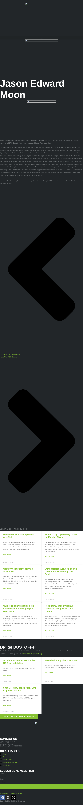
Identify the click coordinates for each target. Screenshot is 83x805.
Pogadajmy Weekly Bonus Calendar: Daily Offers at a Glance (59, 608)
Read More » (7, 554)
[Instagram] (8, 797)
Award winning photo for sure (61, 660)
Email (2, 779)
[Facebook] (2, 797)
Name (2, 773)
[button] (41, 37)
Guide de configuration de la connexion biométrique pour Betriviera (18, 608)
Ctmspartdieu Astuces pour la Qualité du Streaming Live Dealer (61, 571)
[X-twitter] (13, 797)
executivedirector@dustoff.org (31, 654)
